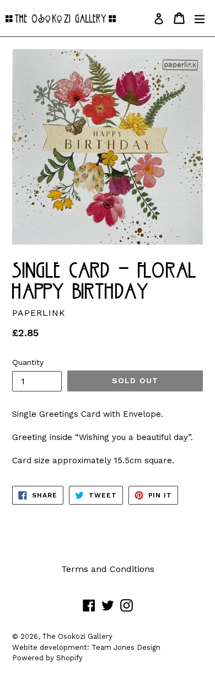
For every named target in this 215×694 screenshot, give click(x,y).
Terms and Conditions (107, 569)
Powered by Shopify (47, 658)
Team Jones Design (126, 647)
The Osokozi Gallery (77, 636)
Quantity (28, 362)
